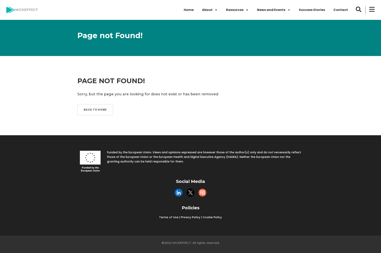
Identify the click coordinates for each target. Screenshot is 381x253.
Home (189, 10)
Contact (340, 10)
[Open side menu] (372, 9)
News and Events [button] (271, 10)
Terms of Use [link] (168, 217)
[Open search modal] (358, 9)
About (207, 10)
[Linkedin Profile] (179, 193)
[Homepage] (22, 10)
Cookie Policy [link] (212, 217)
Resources (234, 10)
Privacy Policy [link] (190, 217)
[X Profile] (190, 193)
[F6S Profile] (202, 193)
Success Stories (312, 10)
